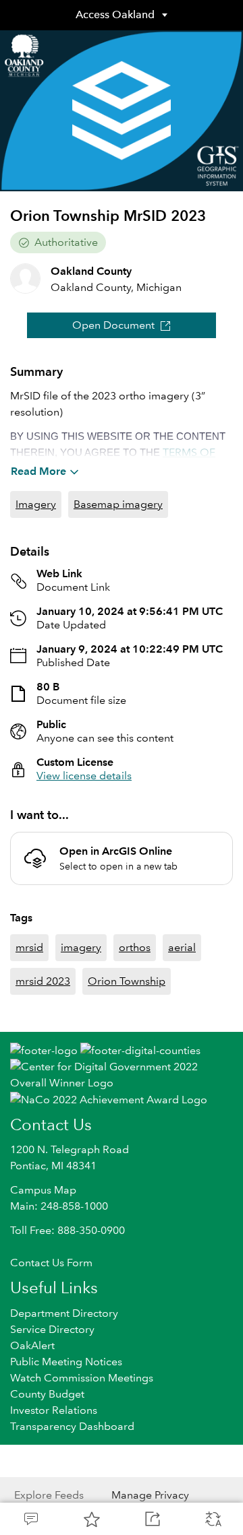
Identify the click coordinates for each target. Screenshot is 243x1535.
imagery (81, 947)
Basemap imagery (118, 504)
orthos (135, 947)
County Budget (47, 1393)
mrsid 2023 (43, 981)
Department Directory (64, 1313)
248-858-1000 (74, 1206)
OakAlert (32, 1345)
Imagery (36, 504)
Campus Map (43, 1189)
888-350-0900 (91, 1230)
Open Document (113, 325)
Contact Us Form (51, 1262)
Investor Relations (53, 1410)
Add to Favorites (91, 1519)
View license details (84, 775)
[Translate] (212, 1519)
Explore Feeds (49, 1495)
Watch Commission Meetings (81, 1377)
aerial (182, 947)
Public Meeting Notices (66, 1361)
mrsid (29, 947)
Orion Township (126, 981)
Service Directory (52, 1329)
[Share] (152, 1519)
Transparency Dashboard (72, 1426)
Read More (38, 471)
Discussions (30, 1519)
